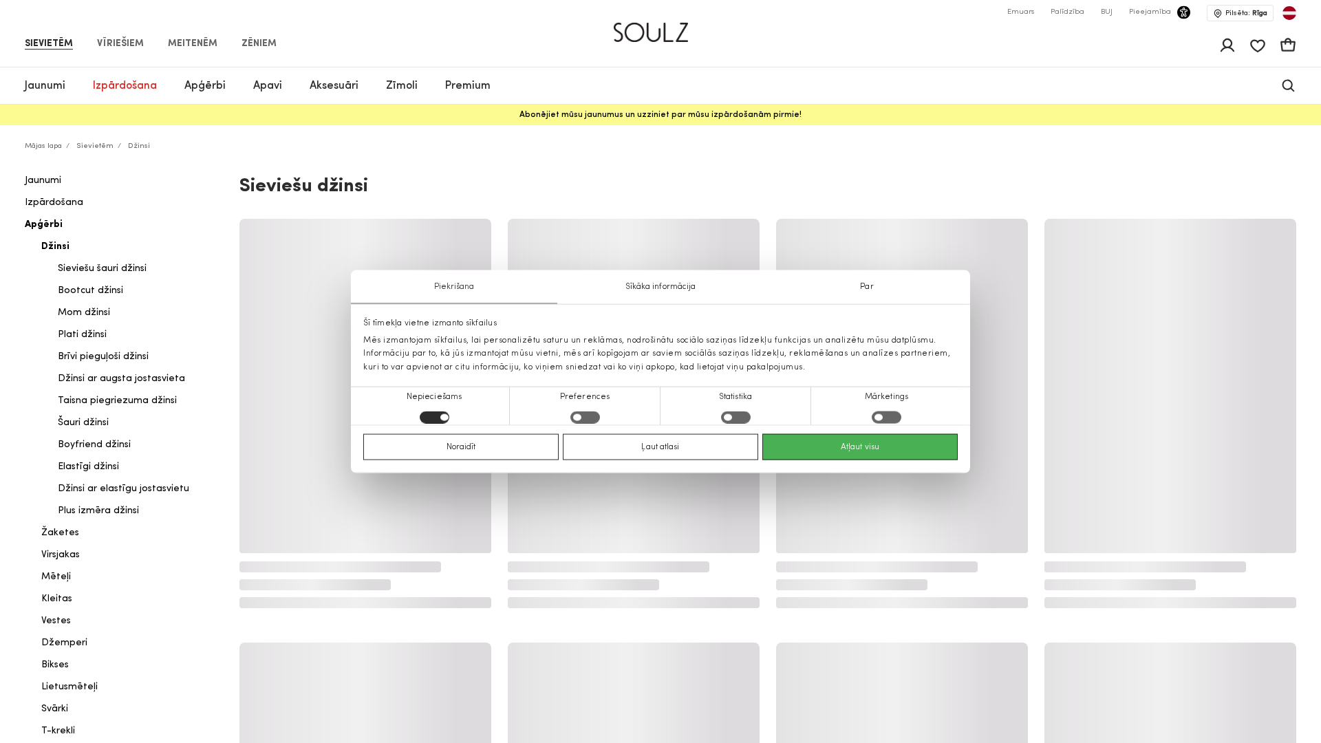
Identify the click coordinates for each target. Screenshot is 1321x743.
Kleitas (56, 599)
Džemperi (64, 643)
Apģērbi (44, 224)
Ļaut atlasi (660, 446)
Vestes (56, 621)
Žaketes (60, 533)
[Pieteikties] (1227, 45)
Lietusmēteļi (69, 687)
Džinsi (55, 246)
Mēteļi (56, 577)
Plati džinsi (82, 335)
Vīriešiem (120, 44)
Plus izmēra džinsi (98, 511)
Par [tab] (866, 287)
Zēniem (259, 44)
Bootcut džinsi (90, 291)
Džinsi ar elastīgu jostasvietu (123, 489)
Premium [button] (468, 85)
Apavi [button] (267, 85)
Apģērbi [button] (205, 85)
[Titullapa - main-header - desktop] (661, 26)
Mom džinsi (84, 313)
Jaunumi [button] (45, 85)
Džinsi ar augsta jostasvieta (121, 379)
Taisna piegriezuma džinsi (117, 401)
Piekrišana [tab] (454, 287)
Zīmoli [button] (402, 85)
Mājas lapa (43, 146)
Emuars (1020, 12)
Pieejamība (1150, 12)
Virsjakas (60, 555)
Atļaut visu (860, 446)
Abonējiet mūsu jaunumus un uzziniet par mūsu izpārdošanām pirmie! (660, 115)
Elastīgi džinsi (88, 467)
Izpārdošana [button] (125, 85)
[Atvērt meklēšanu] (1288, 85)
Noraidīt (461, 446)
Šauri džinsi (83, 423)
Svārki (54, 709)
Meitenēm (192, 44)
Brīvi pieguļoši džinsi (103, 357)
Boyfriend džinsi (94, 445)
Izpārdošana (54, 202)
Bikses (55, 665)
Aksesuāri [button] (334, 85)
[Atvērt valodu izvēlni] (1289, 13)
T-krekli (58, 731)
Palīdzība (1067, 12)
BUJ (1107, 12)
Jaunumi (43, 180)
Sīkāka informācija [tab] (660, 287)
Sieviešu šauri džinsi (102, 268)
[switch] (585, 417)
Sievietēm (49, 44)
